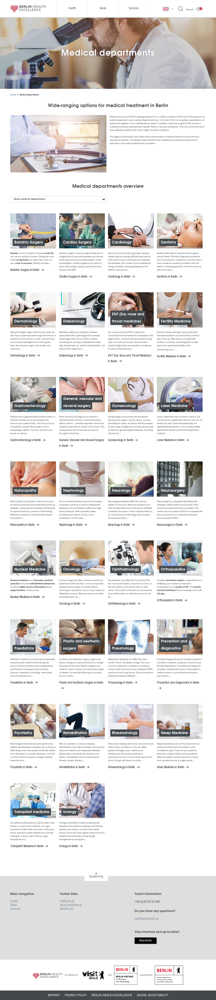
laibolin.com (67, 909)
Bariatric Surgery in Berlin (24, 270)
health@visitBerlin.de (147, 919)
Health (14, 901)
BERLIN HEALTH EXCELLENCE (112, 995)
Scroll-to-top (96, 876)
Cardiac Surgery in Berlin (73, 276)
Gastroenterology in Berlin (25, 440)
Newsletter (145, 940)
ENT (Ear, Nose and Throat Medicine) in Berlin (129, 358)
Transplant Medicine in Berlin (26, 846)
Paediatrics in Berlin (21, 682)
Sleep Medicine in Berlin (170, 767)
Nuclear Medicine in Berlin (25, 597)
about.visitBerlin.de (71, 905)
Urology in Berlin (68, 846)
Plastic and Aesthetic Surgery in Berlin (81, 682)
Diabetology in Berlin (71, 355)
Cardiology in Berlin (119, 276)
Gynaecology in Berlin (120, 440)
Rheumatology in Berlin (121, 767)
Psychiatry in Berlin (21, 767)
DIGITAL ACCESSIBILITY (152, 995)
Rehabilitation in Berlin (72, 767)
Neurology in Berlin (119, 525)
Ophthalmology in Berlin (122, 603)
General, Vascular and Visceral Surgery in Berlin (81, 443)
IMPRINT (54, 995)
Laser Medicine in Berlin (170, 440)
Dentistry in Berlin (167, 276)
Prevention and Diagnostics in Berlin (178, 682)
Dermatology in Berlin (22, 355)
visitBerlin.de (67, 901)
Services (15, 909)
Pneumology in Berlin (120, 682)
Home (13, 95)
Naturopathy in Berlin (22, 525)
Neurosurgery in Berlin (170, 525)
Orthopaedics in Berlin (170, 600)
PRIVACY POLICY (76, 995)
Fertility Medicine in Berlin (171, 356)
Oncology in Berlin (69, 603)
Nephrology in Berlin (71, 525)
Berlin (13, 905)
